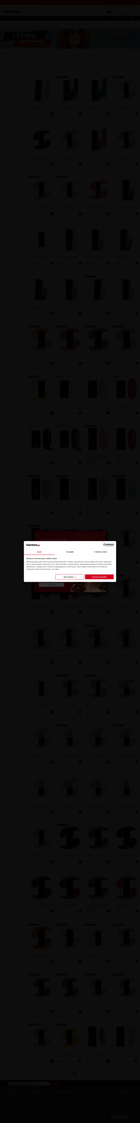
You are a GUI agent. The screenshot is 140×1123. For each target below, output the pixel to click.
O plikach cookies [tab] (100, 552)
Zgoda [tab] (39, 552)
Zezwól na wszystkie (99, 577)
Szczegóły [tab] (70, 552)
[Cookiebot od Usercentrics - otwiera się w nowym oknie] (105, 545)
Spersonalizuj (68, 577)
